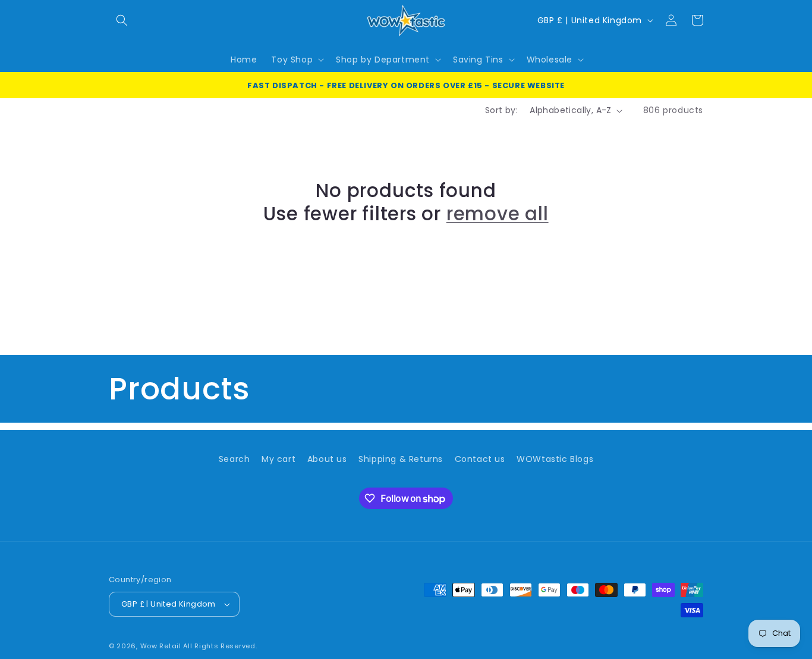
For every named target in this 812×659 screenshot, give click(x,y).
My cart (278, 459)
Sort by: (501, 110)
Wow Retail (160, 646)
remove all (497, 213)
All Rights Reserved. (220, 646)
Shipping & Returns (400, 459)
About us (327, 459)
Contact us (480, 459)
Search (234, 459)
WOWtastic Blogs (555, 459)
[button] (122, 20)
